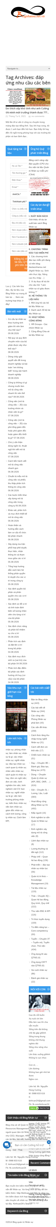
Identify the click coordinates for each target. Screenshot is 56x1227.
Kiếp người (36, 813)
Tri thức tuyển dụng (40, 919)
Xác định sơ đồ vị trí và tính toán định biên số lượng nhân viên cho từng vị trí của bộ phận (17, 611)
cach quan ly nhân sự (16, 767)
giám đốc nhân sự (14, 810)
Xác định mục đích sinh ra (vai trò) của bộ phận (17, 660)
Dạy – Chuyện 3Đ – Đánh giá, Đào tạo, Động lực (40, 766)
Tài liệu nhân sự (38, 888)
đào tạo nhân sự (17, 764)
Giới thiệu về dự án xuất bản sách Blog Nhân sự (38, 223)
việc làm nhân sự (14, 807)
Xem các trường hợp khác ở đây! (15, 300)
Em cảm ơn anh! (36, 1185)
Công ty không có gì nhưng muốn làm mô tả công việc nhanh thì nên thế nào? (17, 389)
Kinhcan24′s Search (22, 1203)
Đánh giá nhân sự (39, 978)
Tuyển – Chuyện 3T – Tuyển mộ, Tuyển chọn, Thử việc (40, 942)
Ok (30, 1173)
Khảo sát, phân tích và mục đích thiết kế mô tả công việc (17, 514)
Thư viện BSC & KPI (40, 911)
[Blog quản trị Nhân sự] (28, 11)
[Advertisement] (28, 41)
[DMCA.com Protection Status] (39, 1109)
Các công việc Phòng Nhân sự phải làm (38, 719)
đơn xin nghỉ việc (18, 778)
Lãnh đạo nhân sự (40, 840)
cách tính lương (13, 814)
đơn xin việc (11, 781)
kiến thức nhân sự (17, 803)
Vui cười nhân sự (39, 970)
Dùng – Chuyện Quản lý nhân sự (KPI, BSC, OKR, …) (40, 778)
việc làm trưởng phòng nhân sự (15, 799)
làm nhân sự (15, 753)
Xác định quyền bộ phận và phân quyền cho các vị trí (17, 592)
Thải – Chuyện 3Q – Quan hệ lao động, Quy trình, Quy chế (40, 899)
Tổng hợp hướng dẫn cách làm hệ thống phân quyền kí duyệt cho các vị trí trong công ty (17, 573)
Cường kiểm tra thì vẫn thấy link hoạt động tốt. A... (41, 1198)
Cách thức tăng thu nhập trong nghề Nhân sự (40, 739)
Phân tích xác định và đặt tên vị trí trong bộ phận (17, 645)
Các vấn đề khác (39, 727)
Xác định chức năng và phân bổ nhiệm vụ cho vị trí (17, 630)
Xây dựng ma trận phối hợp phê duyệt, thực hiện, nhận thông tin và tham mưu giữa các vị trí (17, 551)
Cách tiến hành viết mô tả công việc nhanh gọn (17, 464)
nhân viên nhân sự (14, 771)
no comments (38, 116)
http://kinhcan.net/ (25, 1193)
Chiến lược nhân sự (40, 755)
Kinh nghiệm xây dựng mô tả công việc (39, 832)
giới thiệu (46, 1152)
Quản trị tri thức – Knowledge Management (39, 880)
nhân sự (9, 749)
